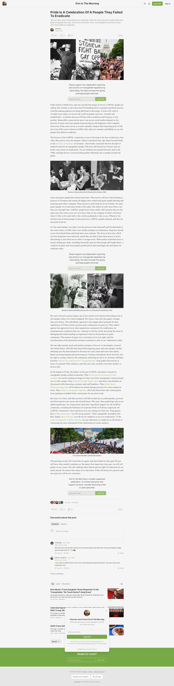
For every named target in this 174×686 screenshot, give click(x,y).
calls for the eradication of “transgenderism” (77, 360)
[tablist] (59, 524)
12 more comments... (57, 574)
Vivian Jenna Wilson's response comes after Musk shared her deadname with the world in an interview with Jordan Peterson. (77, 596)
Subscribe (157, 4)
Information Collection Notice (86, 643)
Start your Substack (82, 677)
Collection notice (99, 672)
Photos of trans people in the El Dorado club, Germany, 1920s (87, 192)
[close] (106, 610)
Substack (77, 682)
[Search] (145, 4)
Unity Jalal (58, 543)
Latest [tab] (58, 584)
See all (54, 641)
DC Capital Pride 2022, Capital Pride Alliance (87, 455)
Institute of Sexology (64, 143)
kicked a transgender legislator (73, 390)
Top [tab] (53, 584)
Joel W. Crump (60, 558)
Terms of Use (97, 641)
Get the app (97, 677)
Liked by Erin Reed (62, 545)
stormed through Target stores (86, 381)
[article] (87, 595)
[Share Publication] (149, 4)
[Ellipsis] (122, 542)
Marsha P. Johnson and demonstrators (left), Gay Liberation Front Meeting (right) (87, 310)
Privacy (84, 672)
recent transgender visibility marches (66, 419)
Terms (90, 672)
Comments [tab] (55, 524)
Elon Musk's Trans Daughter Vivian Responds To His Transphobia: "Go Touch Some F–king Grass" (74, 590)
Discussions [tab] (66, 584)
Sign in (167, 4)
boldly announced (62, 413)
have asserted (66, 416)
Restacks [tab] (64, 524)
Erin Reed (58, 29)
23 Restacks (74, 502)
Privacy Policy (102, 643)
